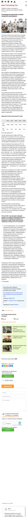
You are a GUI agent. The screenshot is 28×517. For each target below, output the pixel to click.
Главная (3, 8)
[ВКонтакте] (2, 366)
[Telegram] (8, 366)
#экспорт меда (9, 310)
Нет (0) (16, 319)
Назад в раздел (9, 380)
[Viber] (10, 366)
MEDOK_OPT (12, 298)
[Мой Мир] (12, 366)
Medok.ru (16, 304)
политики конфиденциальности (10, 416)
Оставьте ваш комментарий (8, 322)
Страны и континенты (12, 8)
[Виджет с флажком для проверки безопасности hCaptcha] (12, 423)
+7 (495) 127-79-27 (12, 300)
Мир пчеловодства (9, 5)
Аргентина (4, 11)
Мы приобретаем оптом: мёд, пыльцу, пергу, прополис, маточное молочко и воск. (13, 294)
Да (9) (4, 319)
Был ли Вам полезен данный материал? (8, 315)
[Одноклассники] (6, 366)
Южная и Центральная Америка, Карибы (11, 10)
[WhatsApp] (4, 366)
